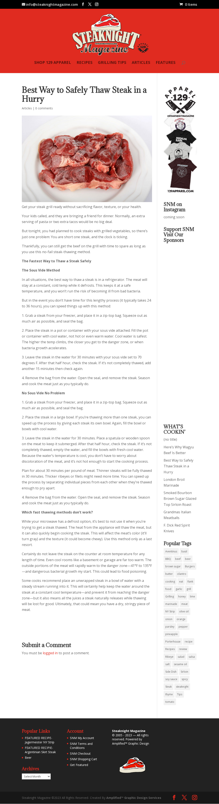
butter (169, 574)
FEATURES (165, 63)
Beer (28, 758)
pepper (183, 626)
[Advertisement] (181, 330)
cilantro (181, 574)
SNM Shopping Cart (83, 759)
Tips (179, 694)
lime (192, 596)
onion (168, 619)
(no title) (170, 439)
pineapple (171, 634)
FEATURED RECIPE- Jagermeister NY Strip (39, 740)
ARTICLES (141, 63)
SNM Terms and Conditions (81, 746)
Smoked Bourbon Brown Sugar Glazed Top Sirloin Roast (180, 498)
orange (181, 619)
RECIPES (84, 63)
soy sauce (171, 679)
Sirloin (184, 671)
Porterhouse (173, 641)
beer (188, 559)
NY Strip (170, 611)
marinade (171, 604)
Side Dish (170, 671)
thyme (169, 694)
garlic (179, 589)
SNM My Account (82, 738)
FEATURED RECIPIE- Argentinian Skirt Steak (40, 750)
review (183, 649)
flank (190, 581)
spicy (185, 679)
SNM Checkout (80, 753)
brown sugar (173, 566)
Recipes (170, 649)
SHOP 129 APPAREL (52, 63)
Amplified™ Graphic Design (130, 743)
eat (181, 581)
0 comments (44, 108)
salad (181, 657)
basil (184, 551)
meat (184, 604)
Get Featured (79, 765)
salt (167, 664)
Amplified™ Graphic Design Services (133, 798)
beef (178, 559)
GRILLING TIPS (112, 63)
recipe (188, 641)
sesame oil (180, 664)
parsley (169, 626)
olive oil (184, 611)
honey (182, 596)
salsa (192, 657)
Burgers (190, 566)
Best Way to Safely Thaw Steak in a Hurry (178, 466)
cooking (170, 581)
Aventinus (171, 551)
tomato (169, 702)
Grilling (169, 596)
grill (188, 589)
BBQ (168, 559)
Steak (168, 686)
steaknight (182, 686)
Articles (27, 108)
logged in (50, 653)
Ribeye (169, 657)
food (168, 589)
